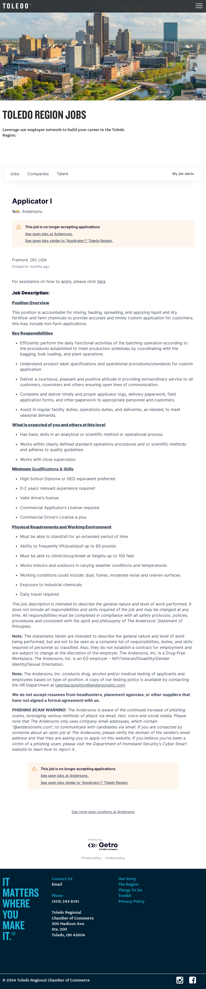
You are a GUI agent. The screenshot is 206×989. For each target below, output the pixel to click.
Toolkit (125, 896)
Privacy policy (91, 858)
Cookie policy (115, 858)
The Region (128, 885)
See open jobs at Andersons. (49, 234)
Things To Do (130, 890)
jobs (14, 173)
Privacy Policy (131, 902)
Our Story (127, 879)
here (101, 281)
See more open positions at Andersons (103, 812)
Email (57, 885)
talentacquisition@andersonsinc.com (90, 685)
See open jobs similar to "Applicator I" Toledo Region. (69, 240)
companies (38, 173)
